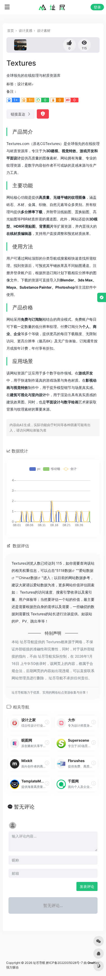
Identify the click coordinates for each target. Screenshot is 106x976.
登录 (97, 7)
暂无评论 (24, 807)
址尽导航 (39, 963)
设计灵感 (25, 30)
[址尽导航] (53, 7)
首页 (10, 30)
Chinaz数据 (28, 577)
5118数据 (64, 570)
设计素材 (43, 30)
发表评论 (87, 886)
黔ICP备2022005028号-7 (64, 963)
